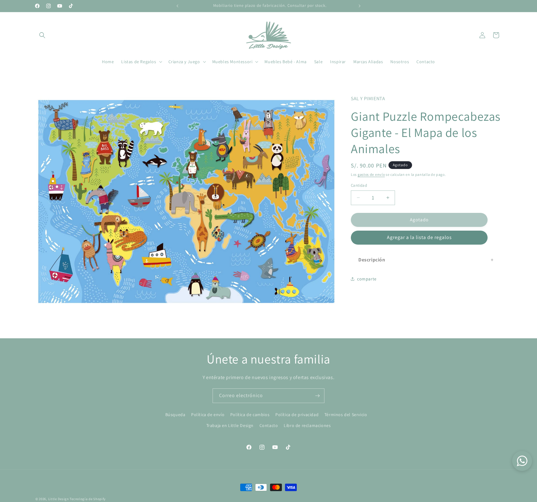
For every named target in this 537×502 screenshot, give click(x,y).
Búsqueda (175, 414)
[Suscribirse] (317, 395)
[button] (42, 35)
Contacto (268, 425)
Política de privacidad (297, 414)
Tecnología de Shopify (88, 499)
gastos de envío (371, 174)
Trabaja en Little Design (230, 425)
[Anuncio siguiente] (359, 6)
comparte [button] (367, 279)
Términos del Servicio (345, 414)
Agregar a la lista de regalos (419, 237)
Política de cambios (249, 414)
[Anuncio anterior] (177, 6)
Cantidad (359, 185)
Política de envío (207, 414)
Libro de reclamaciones (307, 425)
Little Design (58, 499)
